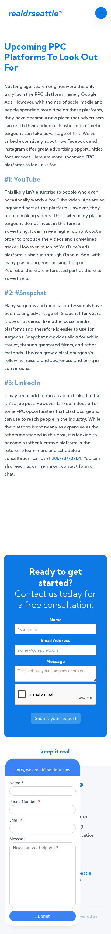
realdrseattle (35, 13)
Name (56, 619)
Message (55, 661)
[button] (99, 13)
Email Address (55, 640)
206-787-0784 (66, 458)
